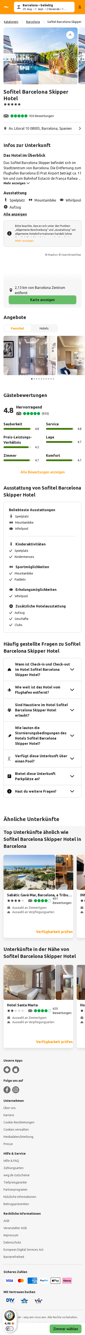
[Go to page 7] (46, 378)
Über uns (9, 1108)
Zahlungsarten (13, 1168)
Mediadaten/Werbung (18, 1136)
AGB (6, 1221)
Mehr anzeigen (24, 240)
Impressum (10, 1235)
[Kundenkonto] (80, 7)
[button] (40, 56)
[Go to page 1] (31, 378)
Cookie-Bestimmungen (18, 1122)
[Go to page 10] (53, 378)
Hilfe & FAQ (11, 1161)
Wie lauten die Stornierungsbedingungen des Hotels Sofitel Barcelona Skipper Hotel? (40, 735)
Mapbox (53, 254)
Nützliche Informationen (19, 1197)
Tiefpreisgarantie (15, 1182)
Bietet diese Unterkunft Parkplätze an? (35, 776)
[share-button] (70, 35)
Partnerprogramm (15, 1189)
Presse (8, 1144)
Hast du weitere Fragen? (35, 791)
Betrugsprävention (16, 1204)
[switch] (10, 1328)
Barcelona (33, 22)
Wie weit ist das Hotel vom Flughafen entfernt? (37, 689)
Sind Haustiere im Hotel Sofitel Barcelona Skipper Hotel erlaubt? (41, 710)
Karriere (8, 1115)
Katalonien (11, 22)
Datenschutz (12, 1242)
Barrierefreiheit (13, 1257)
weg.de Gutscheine (16, 1175)
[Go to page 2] (34, 378)
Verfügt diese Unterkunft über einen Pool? (41, 758)
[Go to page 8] (48, 378)
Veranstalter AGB (15, 1228)
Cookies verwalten (16, 1129)
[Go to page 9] (51, 378)
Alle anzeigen (15, 214)
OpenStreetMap (71, 254)
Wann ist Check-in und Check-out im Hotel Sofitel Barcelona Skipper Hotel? (42, 669)
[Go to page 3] (36, 378)
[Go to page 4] (39, 378)
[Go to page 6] (43, 378)
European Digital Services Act (23, 1249)
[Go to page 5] (41, 378)
